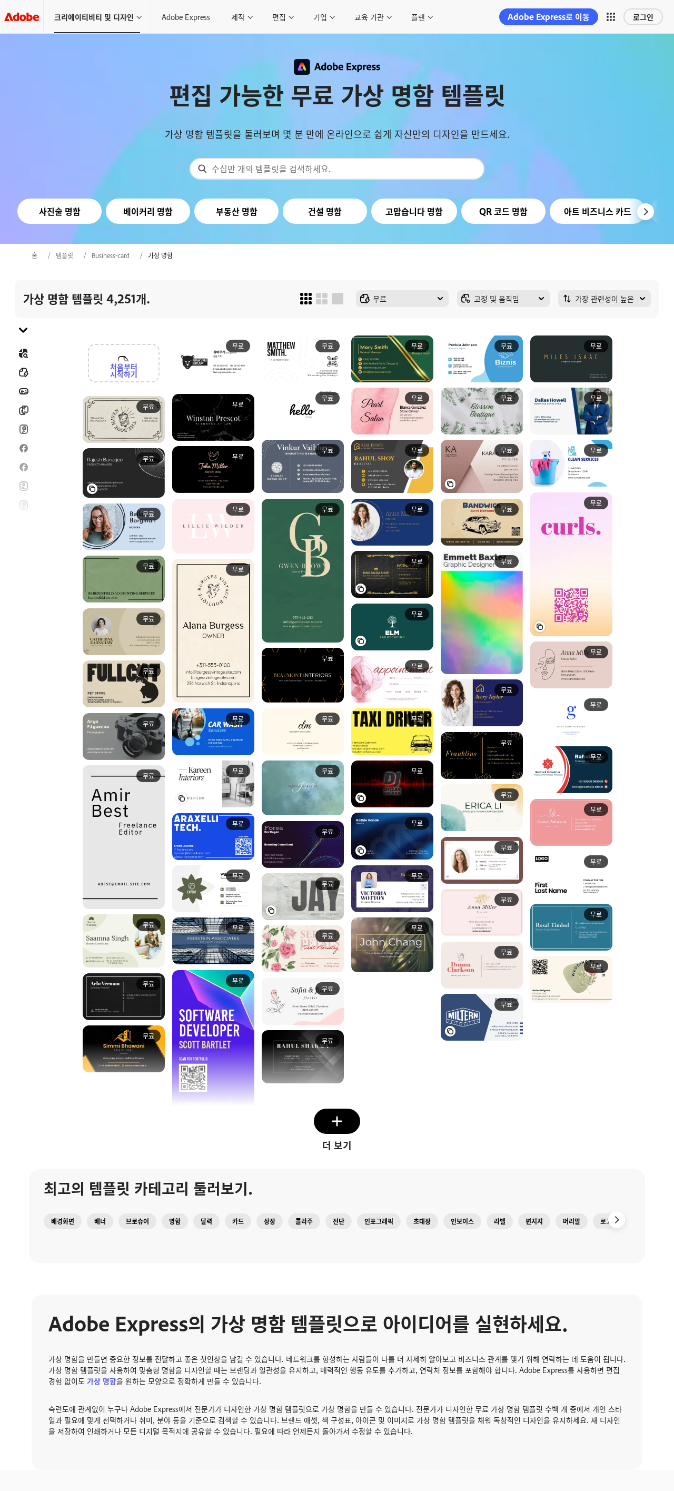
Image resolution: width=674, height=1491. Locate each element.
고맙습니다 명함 (414, 211)
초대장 (23, 543)
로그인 (643, 16)
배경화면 (62, 1221)
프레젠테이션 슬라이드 (23, 600)
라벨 (500, 1221)
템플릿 (64, 255)
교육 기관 (369, 16)
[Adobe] (21, 16)
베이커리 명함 (148, 211)
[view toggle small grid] (306, 298)
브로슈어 (23, 410)
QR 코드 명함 (503, 211)
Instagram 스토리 (23, 524)
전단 (23, 486)
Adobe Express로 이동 (549, 17)
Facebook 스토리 (23, 467)
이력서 (23, 619)
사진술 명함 (60, 211)
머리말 (571, 1221)
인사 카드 (23, 505)
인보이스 (462, 1221)
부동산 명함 (236, 211)
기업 (320, 16)
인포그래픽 (378, 1221)
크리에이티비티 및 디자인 (94, 16)
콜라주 (304, 1221)
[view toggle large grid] (337, 298)
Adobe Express (186, 16)
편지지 (534, 1221)
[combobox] (337, 169)
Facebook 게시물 (23, 448)
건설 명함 (325, 211)
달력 (206, 1221)
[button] (610, 16)
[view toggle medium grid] (322, 298)
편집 (279, 16)
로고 (23, 562)
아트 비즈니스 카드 (597, 211)
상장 (269, 1221)
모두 (23, 372)
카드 (23, 429)
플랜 (418, 16)
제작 (238, 16)
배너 (23, 391)
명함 (175, 1221)
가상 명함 (101, 1380)
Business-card (111, 255)
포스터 (23, 581)
